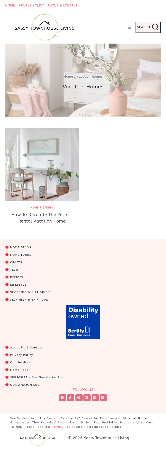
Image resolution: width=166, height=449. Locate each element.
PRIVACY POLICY (31, 5)
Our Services (20, 362)
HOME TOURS (20, 254)
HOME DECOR (20, 247)
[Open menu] (129, 27)
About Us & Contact (26, 347)
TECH (14, 269)
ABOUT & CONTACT (62, 5)
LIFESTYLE (18, 284)
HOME (10, 5)
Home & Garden (41, 207)
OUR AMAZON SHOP (26, 384)
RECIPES (16, 277)
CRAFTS (16, 262)
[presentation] (42, 164)
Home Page (19, 369)
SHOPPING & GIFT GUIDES (30, 292)
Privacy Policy (21, 354)
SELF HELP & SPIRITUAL (29, 299)
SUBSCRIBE (18, 377)
